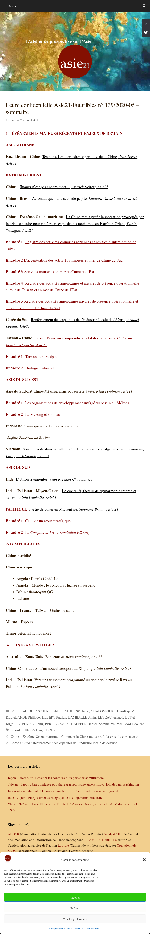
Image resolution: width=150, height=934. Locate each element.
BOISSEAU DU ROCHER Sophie (35, 711)
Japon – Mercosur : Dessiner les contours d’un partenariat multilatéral (56, 777)
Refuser (75, 908)
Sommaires (107, 723)
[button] (144, 860)
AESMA (91, 839)
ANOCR (13, 834)
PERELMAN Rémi (29, 723)
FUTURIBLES (107, 839)
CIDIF (120, 834)
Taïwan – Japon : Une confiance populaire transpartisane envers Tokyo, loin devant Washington (73, 784)
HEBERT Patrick (54, 717)
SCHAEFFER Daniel (82, 723)
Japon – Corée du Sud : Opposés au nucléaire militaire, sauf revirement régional (63, 791)
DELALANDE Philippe (23, 717)
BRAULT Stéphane (75, 711)
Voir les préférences (75, 919)
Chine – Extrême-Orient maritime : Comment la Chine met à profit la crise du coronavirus (74, 736)
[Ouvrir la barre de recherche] (144, 6)
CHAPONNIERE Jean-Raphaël (113, 711)
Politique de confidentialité (61, 928)
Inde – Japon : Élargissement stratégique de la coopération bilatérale (55, 797)
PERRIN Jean (55, 723)
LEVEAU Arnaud (110, 717)
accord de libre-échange (27, 730)
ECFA (50, 730)
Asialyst (109, 834)
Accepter (75, 897)
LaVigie (63, 845)
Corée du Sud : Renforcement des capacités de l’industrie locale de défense (64, 742)
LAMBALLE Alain (82, 717)
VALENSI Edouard (130, 723)
